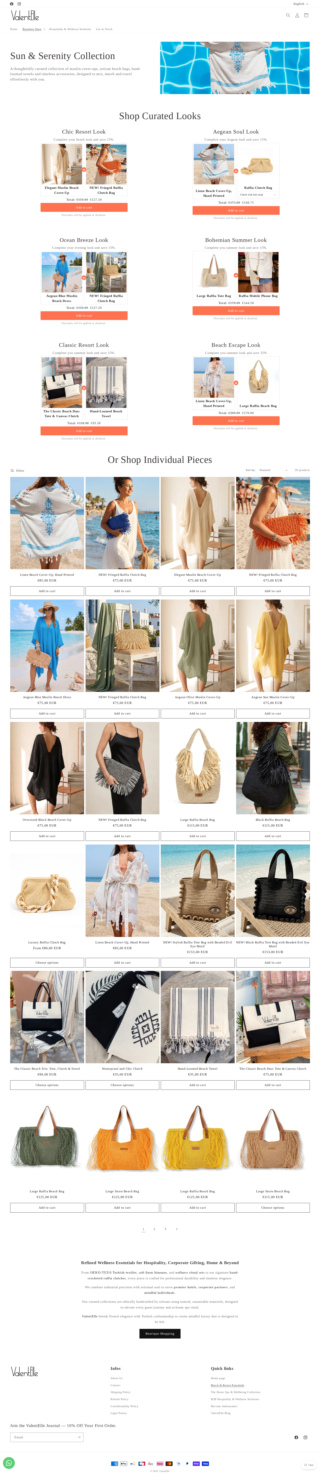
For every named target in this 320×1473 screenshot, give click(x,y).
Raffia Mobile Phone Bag (258, 296)
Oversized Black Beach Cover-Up (47, 820)
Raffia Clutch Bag (258, 188)
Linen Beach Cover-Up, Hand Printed (47, 575)
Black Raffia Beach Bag (273, 820)
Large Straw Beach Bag (122, 1191)
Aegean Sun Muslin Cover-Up (272, 697)
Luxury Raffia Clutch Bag (47, 942)
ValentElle (164, 1471)
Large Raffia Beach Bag (258, 406)
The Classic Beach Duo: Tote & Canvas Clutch (272, 1068)
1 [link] (143, 1229)
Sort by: (251, 470)
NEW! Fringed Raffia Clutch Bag (122, 575)
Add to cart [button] (84, 207)
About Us (117, 1378)
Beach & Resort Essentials (227, 1385)
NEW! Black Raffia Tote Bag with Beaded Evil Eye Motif (273, 944)
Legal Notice (119, 1413)
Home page (218, 1378)
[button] (33, 29)
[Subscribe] (78, 1437)
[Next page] (176, 1229)
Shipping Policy (121, 1392)
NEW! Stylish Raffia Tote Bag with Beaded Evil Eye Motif (197, 944)
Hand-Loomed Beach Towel (198, 1068)
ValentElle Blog (221, 1413)
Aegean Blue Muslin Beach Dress (47, 697)
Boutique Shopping (160, 1333)
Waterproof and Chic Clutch (122, 1068)
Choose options (47, 962)
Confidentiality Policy (125, 1406)
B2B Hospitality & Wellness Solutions (235, 1399)
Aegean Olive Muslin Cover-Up (198, 697)
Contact (115, 1385)
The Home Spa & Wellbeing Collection (235, 1392)
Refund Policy (120, 1399)
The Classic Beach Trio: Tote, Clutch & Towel (47, 1068)
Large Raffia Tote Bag (214, 296)
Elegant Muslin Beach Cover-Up (197, 575)
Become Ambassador (224, 1406)
